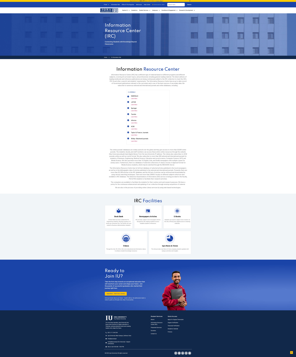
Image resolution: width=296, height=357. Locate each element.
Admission (139, 4)
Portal (105, 4)
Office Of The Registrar (128, 4)
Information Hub (115, 4)
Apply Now (159, 1)
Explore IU (125, 10)
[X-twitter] (186, 353)
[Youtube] (189, 353)
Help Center (147, 4)
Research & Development (186, 10)
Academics (134, 10)
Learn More (134, 98)
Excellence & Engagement (169, 10)
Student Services (143, 10)
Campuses (155, 10)
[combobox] (176, 4)
